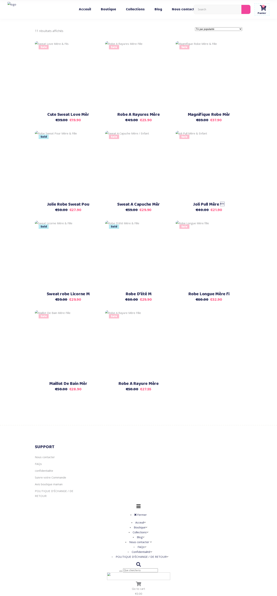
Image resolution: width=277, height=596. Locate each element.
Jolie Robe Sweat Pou (68, 204)
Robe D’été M (138, 294)
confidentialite (44, 470)
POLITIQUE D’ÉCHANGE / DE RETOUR (141, 557)
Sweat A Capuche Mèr (138, 204)
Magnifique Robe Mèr (209, 114)
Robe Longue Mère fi (208, 294)
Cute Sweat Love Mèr (68, 114)
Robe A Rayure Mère (138, 383)
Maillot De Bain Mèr (68, 383)
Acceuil (139, 522)
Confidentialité (141, 552)
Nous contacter (45, 457)
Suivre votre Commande (50, 477)
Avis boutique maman (49, 484)
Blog (140, 537)
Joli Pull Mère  (208, 204)
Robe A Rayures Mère (138, 114)
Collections (140, 532)
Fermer (141, 515)
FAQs (38, 464)
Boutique (139, 527)
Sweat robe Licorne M (68, 294)
